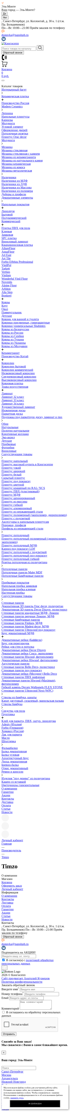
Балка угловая (10, 754)
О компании (9, 788)
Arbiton (6, 288)
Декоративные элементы (17, 197)
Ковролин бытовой (13, 366)
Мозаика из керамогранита (18, 157)
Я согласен (35, 1104)
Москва (6, 1075)
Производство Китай (14, 356)
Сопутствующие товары (16, 454)
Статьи (5, 808)
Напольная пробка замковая (19, 586)
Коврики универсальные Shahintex (23, 326)
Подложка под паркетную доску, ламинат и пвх (31, 417)
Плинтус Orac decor (14, 136)
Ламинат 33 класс (12, 400)
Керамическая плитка (15, 96)
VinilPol (6, 265)
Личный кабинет (12, 889)
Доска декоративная (14, 761)
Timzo (5, 857)
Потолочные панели (14, 569)
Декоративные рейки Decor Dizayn (23, 650)
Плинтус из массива (14, 501)
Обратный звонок (12, 52)
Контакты (7, 798)
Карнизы (7, 120)
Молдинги (8, 123)
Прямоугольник (11, 312)
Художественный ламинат (18, 407)
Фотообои (7, 447)
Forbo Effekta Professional (17, 261)
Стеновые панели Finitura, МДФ (22, 623)
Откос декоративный (14, 768)
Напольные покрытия (15, 204)
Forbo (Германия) (12, 727)
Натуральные (9, 427)
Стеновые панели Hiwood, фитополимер (27, 656)
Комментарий (10, 1008)
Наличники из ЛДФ (14, 184)
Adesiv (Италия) (11, 724)
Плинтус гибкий (12, 504)
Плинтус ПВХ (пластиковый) (20, 491)
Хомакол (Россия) (12, 731)
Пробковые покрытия (15, 582)
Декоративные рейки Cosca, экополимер (27, 653)
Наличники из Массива (16, 187)
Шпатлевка (8, 741)
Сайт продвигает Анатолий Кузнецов (25, 978)
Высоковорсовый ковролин (19, 380)
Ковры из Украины (13, 342)
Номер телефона (12, 994)
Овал (4, 309)
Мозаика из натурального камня (22, 160)
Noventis (6, 282)
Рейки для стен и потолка (17, 646)
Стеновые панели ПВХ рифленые (23, 677)
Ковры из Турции (12, 339)
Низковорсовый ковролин (18, 373)
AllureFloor (8, 248)
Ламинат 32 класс (12, 396)
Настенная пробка (13, 592)
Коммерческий (10, 221)
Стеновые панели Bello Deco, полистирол (28, 667)
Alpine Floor (9, 285)
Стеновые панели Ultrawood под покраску (28, 629)
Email (4, 997)
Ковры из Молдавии (14, 346)
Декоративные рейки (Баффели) (21, 640)
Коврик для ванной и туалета (20, 319)
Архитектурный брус (15, 758)
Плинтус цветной (12, 484)
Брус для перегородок (15, 643)
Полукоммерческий (14, 217)
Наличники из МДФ (14, 180)
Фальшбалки (9, 748)
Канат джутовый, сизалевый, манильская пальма (32, 700)
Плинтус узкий (11, 467)
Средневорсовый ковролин (18, 376)
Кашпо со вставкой (13, 781)
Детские (6, 315)
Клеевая (6, 231)
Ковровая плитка (12, 383)
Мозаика (7, 147)
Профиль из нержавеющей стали (22, 528)
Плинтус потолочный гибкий (20, 559)
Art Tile (6, 258)
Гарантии (7, 791)
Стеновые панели (12, 602)
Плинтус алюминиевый (16, 508)
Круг (4, 305)
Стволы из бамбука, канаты (19, 697)
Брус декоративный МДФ (17, 633)
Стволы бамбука (11, 704)
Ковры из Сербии (12, 336)
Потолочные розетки (14, 133)
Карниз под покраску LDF (18, 548)
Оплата (6, 805)
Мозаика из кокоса (13, 167)
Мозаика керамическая (16, 163)
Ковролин (7, 363)
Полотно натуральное (15, 430)
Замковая (7, 234)
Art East (6, 255)
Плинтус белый (11, 474)
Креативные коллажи (15, 434)
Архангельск (9, 1078)
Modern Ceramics (12, 106)
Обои (4, 423)
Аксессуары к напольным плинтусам (25, 521)
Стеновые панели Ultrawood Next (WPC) (27, 690)
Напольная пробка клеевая (18, 589)
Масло (5, 737)
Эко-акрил (8, 437)
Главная (6, 843)
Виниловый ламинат (14, 241)
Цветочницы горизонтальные (20, 785)
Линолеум (8, 211)
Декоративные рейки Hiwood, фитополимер (29, 660)
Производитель (11, 850)
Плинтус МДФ (11, 494)
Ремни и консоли (12, 771)
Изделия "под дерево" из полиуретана (25, 778)
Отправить (9, 1034)
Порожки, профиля (13, 525)
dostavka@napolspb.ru (15, 35)
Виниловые (8, 450)
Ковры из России (12, 332)
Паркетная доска (12, 413)
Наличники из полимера (17, 190)
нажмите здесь (17, 1098)
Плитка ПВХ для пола (15, 228)
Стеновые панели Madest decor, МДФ (25, 626)
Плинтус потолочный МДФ (19, 545)
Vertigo (5, 271)
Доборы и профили (13, 194)
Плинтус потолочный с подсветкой (24, 552)
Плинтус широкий (13, 471)
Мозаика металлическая (16, 170)
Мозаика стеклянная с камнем (20, 153)
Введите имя (10, 989)
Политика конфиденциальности (21, 981)
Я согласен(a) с (27, 962)
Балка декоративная (14, 751)
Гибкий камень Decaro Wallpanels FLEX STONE (32, 687)
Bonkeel (6, 295)
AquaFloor (7, 251)
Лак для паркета (11, 734)
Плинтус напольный (14, 461)
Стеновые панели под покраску (21, 670)
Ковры (5, 302)
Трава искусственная (14, 386)
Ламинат (7, 393)
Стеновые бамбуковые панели (20, 619)
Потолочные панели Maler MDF (21, 572)
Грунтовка (8, 714)
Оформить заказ (11, 885)
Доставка (7, 802)
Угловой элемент (12, 126)
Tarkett (5, 268)
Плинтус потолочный (15, 535)
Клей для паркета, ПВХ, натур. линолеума (28, 721)
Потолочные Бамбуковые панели (22, 575)
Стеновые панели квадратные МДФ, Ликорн (30, 613)
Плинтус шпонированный (18, 498)
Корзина (6, 882)
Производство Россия (15, 103)
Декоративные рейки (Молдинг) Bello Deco (29, 673)
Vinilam (6, 275)
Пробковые (8, 444)
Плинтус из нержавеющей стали (22, 511)
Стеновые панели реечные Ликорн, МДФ (28, 616)
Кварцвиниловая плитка (17, 244)
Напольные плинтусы (15, 116)
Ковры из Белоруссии (15, 329)
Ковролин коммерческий (17, 369)
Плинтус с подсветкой (15, 518)
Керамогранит (10, 353)
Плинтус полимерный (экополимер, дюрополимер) (34, 515)
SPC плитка (9, 238)
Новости (7, 812)
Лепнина (7, 113)
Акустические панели (15, 663)
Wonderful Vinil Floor (14, 278)
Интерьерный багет (14, 89)
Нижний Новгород (13, 1081)
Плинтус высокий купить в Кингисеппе (27, 464)
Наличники (8, 177)
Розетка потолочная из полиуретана (24, 562)
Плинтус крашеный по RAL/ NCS (23, 488)
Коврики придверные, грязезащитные (25, 322)
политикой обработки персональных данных (27, 962)
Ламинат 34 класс (12, 403)
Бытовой (7, 214)
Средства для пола (13, 710)
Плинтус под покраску (16, 481)
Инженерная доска (13, 410)
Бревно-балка (10, 764)
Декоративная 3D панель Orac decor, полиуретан (32, 606)
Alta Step (7, 292)
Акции (5, 795)
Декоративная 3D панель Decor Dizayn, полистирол (34, 609)
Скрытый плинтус (13, 477)
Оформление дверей (14, 130)
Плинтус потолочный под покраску (24, 555)
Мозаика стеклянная (14, 150)
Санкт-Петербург (12, 1071)
